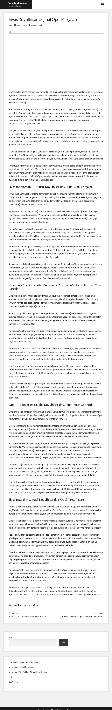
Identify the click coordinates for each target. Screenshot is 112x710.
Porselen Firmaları (18, 3)
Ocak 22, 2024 (21, 25)
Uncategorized (31, 605)
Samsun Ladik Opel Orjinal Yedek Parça (27, 616)
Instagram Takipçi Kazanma (21, 667)
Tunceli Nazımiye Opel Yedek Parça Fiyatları (82, 616)
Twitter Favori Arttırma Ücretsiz (23, 662)
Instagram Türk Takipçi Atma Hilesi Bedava (28, 672)
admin (11, 25)
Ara (10, 637)
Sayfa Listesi (14, 682)
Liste (11, 677)
